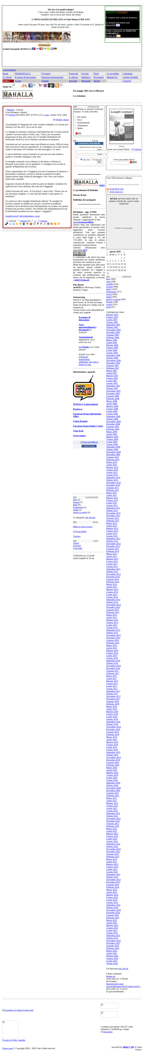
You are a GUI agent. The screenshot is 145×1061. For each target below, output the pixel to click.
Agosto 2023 (112, 872)
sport (108, 307)
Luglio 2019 (111, 747)
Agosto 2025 (112, 933)
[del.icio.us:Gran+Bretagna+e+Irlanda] (6, 224)
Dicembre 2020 (113, 790)
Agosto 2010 (112, 475)
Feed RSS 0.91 (116, 189)
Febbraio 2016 (112, 643)
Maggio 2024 (112, 895)
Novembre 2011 (113, 513)
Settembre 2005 (113, 325)
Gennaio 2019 (112, 732)
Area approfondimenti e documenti (87, 327)
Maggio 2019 (112, 742)
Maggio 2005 (112, 314)
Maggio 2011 (112, 498)
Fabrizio (12, 115)
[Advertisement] (71, 59)
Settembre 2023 (113, 874)
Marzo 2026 (111, 951)
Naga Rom (78, 431)
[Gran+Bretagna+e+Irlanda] (55, 224)
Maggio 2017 (112, 681)
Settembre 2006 (113, 355)
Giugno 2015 (112, 622)
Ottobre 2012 (112, 541)
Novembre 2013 (113, 574)
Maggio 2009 (112, 437)
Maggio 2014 (112, 589)
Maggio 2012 (112, 528)
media (75, 510)
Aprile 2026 (111, 953)
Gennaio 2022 (112, 823)
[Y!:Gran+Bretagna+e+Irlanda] (44, 224)
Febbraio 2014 (112, 582)
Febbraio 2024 (112, 887)
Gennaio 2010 (112, 457)
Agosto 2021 (112, 811)
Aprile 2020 (111, 770)
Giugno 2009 (112, 439)
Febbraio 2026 (112, 948)
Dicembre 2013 (113, 577)
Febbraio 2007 (112, 368)
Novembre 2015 (113, 635)
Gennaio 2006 (112, 335)
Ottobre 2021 (112, 816)
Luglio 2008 (111, 411)
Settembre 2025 (113, 935)
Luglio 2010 (111, 472)
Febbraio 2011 (112, 490)
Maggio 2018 (112, 711)
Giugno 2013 (112, 561)
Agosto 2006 (112, 353)
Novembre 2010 (113, 482)
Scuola (18, 81)
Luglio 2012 (111, 533)
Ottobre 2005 (112, 327)
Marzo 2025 (111, 920)
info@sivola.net (82, 280)
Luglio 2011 (111, 503)
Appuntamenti (86, 337)
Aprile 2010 (111, 465)
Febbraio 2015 (112, 612)
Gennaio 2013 (112, 549)
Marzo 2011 (111, 493)
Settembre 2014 (113, 599)
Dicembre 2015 (113, 638)
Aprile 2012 (111, 526)
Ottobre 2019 (112, 755)
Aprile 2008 (111, 403)
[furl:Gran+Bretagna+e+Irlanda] (31, 224)
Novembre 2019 (113, 757)
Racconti (73, 81)
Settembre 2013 (113, 569)
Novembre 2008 (113, 421)
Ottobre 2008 (112, 419)
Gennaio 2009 (112, 426)
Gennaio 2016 (112, 640)
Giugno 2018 (112, 714)
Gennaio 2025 (112, 915)
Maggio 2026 (112, 956)
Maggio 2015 (112, 620)
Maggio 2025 (112, 925)
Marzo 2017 (111, 676)
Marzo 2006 (111, 340)
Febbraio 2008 (112, 398)
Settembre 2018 (113, 722)
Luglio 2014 (111, 594)
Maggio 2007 (112, 375)
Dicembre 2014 (113, 607)
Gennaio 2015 (112, 610)
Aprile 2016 (111, 648)
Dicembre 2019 (113, 760)
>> (35, 221)
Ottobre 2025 (112, 938)
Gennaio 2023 (112, 854)
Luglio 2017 (111, 686)
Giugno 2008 (112, 409)
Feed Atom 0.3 (116, 192)
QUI (118, 25)
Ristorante (85, 81)
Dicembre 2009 (113, 454)
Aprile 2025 (111, 923)
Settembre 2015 (113, 630)
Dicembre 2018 (113, 729)
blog (75, 499)
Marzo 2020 (111, 767)
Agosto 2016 (112, 658)
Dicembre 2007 (113, 393)
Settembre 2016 (113, 661)
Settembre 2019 (113, 752)
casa (47, 115)
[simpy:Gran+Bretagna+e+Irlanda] (20, 224)
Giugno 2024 (112, 897)
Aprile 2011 (111, 495)
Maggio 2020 (112, 772)
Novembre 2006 (113, 360)
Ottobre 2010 (112, 480)
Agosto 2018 (112, 719)
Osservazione (79, 435)
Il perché (77, 546)
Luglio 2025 (111, 930)
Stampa (43, 221)
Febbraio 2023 (112, 856)
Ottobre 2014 (112, 602)
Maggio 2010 (112, 467)
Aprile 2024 (111, 892)
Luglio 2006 (111, 350)
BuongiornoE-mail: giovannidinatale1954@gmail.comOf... (123, 985)
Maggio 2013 (112, 559)
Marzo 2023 (111, 859)
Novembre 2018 (113, 727)
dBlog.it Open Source (83, 526)
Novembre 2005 (113, 330)
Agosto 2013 (112, 566)
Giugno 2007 (112, 378)
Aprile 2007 (111, 373)
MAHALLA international (85, 404)
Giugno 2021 (112, 806)
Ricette (97, 81)
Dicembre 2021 (113, 821)
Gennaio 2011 (112, 487)
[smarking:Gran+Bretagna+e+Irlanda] (48, 224)
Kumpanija (78, 507)
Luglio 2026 (111, 961)
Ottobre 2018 (112, 724)
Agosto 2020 (112, 780)
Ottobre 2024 (112, 907)
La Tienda (7, 77)
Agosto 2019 (112, 750)
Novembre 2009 (113, 452)
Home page (7, 1048)
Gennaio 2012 (112, 518)
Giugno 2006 (112, 348)
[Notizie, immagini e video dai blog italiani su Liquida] (109, 1008)
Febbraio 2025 (112, 918)
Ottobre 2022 (112, 846)
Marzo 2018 (111, 706)
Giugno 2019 (112, 744)
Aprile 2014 (111, 587)
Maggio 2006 (112, 345)
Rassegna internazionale (52, 77)
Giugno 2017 (112, 683)
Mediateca (86, 77)
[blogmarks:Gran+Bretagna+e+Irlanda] (41, 224)
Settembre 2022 (113, 844)
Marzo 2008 (111, 401)
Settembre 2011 (113, 508)
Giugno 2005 (112, 317)
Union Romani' (80, 421)
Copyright (77, 548)
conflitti (109, 284)
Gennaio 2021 (112, 793)
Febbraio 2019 (112, 734)
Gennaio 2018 (112, 701)
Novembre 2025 (113, 940)
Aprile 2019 (111, 739)
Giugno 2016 (112, 653)
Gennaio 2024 (112, 884)
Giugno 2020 (112, 775)
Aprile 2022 (111, 831)
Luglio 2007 (111, 381)
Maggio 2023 (112, 864)
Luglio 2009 (111, 442)
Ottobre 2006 (112, 358)
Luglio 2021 (111, 808)
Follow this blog (89, 446)
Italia (75, 505)
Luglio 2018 (111, 716)
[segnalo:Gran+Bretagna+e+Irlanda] (58, 224)
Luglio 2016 (111, 655)
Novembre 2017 (113, 696)
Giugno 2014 (112, 592)
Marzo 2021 (111, 798)
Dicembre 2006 (113, 363)
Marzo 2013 (111, 554)
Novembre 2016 (113, 666)
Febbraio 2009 (112, 429)
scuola (109, 304)
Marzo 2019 (111, 737)
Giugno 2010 (112, 470)
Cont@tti (127, 81)
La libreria (73, 77)
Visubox (77, 536)
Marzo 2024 (111, 890)
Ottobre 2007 (112, 388)
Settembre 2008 (113, 416)
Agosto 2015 (112, 627)
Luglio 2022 (111, 839)
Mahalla (10, 110)
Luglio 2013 (111, 564)
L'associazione (9, 70)
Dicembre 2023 (113, 882)
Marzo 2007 (111, 370)
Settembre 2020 (113, 783)
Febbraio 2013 (112, 551)
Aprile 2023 (111, 862)
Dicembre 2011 (113, 515)
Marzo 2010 (111, 462)
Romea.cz (77, 409)
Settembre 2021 (113, 813)
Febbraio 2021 (112, 795)
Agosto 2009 (112, 444)
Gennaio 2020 (112, 762)
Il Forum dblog (80, 531)
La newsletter (113, 73)
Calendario (128, 73)
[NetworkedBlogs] (89, 442)
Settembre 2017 (113, 691)
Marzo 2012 (111, 523)
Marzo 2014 (111, 584)
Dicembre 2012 (113, 546)
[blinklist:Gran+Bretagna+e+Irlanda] (27, 224)
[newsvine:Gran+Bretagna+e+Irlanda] (24, 224)
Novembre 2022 (113, 849)
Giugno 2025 (112, 928)
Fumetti (45, 81)
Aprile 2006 (111, 342)
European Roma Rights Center (88, 426)
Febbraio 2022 (112, 826)
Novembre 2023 (113, 879)
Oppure (23, 221)
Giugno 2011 (112, 500)
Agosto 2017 (112, 688)
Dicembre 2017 (113, 699)
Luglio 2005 (111, 320)
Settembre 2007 (113, 386)
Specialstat (107, 1032)
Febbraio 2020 (112, 765)
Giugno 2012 (112, 531)
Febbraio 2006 (112, 337)
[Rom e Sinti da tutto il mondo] (109, 1017)
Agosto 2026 (112, 963)
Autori (76, 543)
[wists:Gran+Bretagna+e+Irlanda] (17, 224)
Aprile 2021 (111, 800)
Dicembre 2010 (113, 485)
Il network (73, 73)
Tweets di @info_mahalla (13, 1040)
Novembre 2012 (113, 543)
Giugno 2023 (112, 867)
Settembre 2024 (113, 905)
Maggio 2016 (112, 650)
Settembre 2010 (113, 477)
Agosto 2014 (112, 597)
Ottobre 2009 (112, 449)
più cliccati (123, 968)
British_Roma (62, 119)
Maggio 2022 (112, 834)
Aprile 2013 (111, 556)
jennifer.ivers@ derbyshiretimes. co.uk (22, 216)
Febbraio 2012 (112, 521)
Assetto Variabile (130, 77)
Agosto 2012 (112, 536)
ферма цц (110, 976)
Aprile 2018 (111, 709)
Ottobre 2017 (112, 694)
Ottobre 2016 (112, 663)
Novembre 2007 (113, 391)
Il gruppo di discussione (25, 77)
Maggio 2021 (112, 803)
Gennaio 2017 (112, 671)
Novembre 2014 (113, 605)
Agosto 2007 (112, 383)
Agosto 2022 (112, 841)
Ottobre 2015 (112, 633)
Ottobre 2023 (112, 877)
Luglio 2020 (111, 778)
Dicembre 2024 (113, 912)
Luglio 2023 (111, 869)
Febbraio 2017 (112, 673)
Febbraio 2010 (112, 459)
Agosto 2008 (112, 414)
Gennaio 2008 (112, 396)
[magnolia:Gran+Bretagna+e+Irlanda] (52, 224)
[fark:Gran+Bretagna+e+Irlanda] (38, 224)
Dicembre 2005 (113, 332)
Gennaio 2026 (112, 946)
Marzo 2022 (111, 828)
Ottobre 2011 (112, 510)
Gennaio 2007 (112, 365)
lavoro (109, 294)
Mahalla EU (112, 77)
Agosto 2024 (112, 902)
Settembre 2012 (113, 538)
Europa (76, 502)
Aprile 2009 (111, 434)
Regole (109, 302)
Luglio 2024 (111, 900)
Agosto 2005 (112, 322)
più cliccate (90, 517)
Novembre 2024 (113, 910)
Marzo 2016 (111, 645)
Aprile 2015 (111, 617)
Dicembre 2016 (113, 668)
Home (5, 73)
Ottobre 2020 (112, 785)
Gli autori (46, 73)
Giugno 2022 (112, 836)
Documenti (99, 77)
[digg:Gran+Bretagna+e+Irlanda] (10, 224)
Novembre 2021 (113, 818)
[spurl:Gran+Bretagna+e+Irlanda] (13, 224)
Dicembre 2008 (113, 424)
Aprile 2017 (111, 678)
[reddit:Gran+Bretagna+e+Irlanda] (34, 224)
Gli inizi (85, 73)
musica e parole (80, 512)
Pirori (96, 73)
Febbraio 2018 (112, 704)
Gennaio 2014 (112, 579)
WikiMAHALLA (23, 73)
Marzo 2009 (111, 431)
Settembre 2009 (113, 447)
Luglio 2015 (111, 625)
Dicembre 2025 (113, 943)
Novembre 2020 (113, 788)
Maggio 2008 (112, 406)
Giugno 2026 (112, 958)
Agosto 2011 (112, 505)
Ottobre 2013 (112, 571)
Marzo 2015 (111, 615)
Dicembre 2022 (113, 851)
